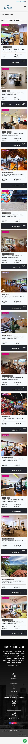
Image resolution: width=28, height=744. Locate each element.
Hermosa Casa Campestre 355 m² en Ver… (12, 581)
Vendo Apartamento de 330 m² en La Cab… (12, 459)
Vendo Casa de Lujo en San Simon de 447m (13, 296)
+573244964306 (14, 683)
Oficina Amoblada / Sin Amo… (14, 49)
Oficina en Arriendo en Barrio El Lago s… (13, 337)
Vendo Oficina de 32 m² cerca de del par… (12, 499)
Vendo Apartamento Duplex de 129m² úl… (12, 621)
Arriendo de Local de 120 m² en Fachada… (13, 215)
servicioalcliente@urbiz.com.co (14, 710)
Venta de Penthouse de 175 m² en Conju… (12, 377)
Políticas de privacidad (14, 665)
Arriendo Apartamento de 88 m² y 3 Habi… (12, 255)
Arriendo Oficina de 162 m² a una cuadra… (13, 133)
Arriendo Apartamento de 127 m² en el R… (13, 540)
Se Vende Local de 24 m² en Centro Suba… (12, 418)
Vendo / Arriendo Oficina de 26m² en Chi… (12, 93)
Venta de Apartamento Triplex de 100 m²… (13, 174)
